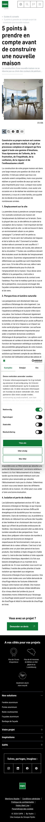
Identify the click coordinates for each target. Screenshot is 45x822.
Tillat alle (22, 443)
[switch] (38, 417)
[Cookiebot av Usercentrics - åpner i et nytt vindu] (32, 361)
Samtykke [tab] (8, 368)
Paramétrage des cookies (22, 809)
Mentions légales (12, 799)
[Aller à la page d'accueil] (5, 5)
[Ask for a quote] (33, 4)
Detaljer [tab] (22, 368)
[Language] (21, 4)
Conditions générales (31, 799)
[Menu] (40, 4)
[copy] (8, 131)
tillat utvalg (22, 451)
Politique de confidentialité (22, 802)
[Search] (27, 4)
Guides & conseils (11, 17)
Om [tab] (36, 368)
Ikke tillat (22, 459)
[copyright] (40, 81)
